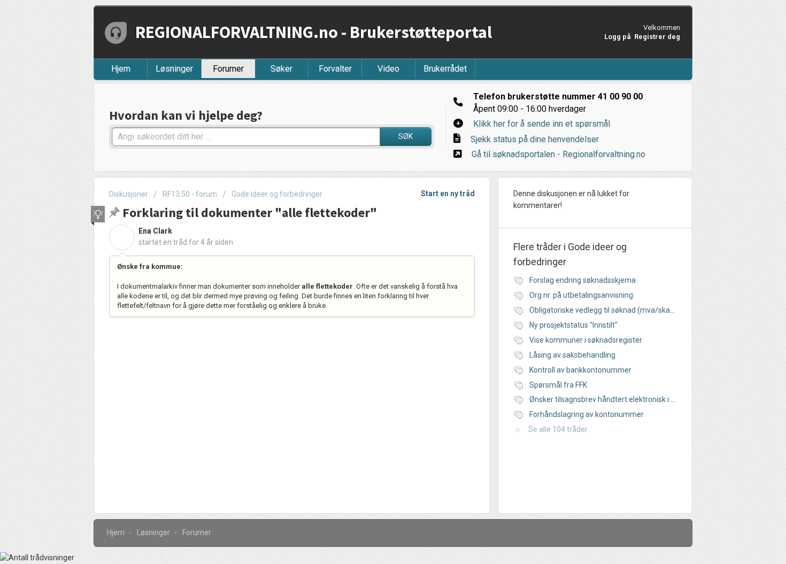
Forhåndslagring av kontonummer (586, 414)
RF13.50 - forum (190, 194)
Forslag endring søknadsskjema (582, 280)
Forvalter (335, 69)
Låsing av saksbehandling (572, 355)
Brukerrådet (445, 69)
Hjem (120, 69)
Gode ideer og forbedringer (277, 194)
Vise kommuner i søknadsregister (585, 340)
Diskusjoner (128, 194)
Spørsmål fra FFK (558, 385)
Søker (281, 69)
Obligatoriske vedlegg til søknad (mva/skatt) (603, 310)
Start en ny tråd (448, 193)
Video (388, 69)
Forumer (228, 69)
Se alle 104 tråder (558, 429)
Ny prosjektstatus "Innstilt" (573, 325)
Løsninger (174, 69)
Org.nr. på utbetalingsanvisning (581, 295)
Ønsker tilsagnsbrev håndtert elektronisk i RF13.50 (613, 399)
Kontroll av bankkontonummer (580, 370)
